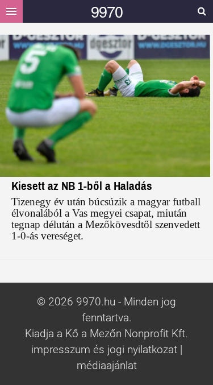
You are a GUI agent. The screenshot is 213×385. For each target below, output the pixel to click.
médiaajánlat (107, 365)
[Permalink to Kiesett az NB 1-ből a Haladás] (106, 106)
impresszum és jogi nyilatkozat (104, 349)
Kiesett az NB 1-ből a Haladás (81, 186)
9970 (107, 11)
